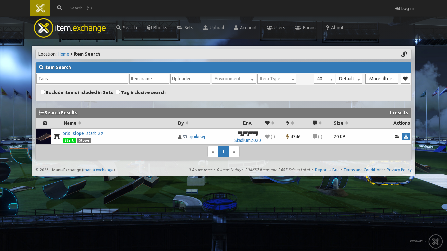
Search (129, 27)
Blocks (159, 27)
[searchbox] (82, 79)
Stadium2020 (247, 140)
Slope (84, 140)
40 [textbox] (319, 78)
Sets (187, 27)
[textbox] (234, 78)
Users (279, 27)
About (336, 27)
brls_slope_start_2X (83, 133)
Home (63, 54)
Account (247, 27)
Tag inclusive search (143, 92)
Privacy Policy (399, 170)
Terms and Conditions (363, 170)
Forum (308, 27)
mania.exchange (98, 170)
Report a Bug (327, 170)
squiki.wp (197, 136)
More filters (381, 78)
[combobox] (324, 79)
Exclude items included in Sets (79, 92)
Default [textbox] (346, 78)
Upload (216, 27)
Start (69, 140)
